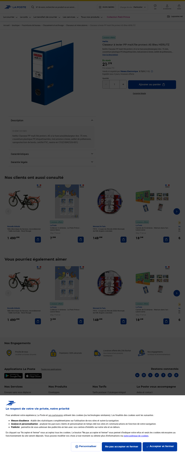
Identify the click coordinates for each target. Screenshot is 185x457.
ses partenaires (55, 415)
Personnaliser (87, 446)
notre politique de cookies (136, 435)
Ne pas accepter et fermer (121, 446)
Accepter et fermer (162, 446)
